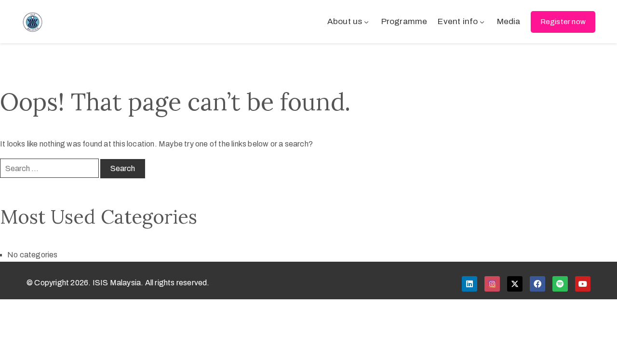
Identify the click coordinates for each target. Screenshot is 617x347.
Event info (458, 21)
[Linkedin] (469, 284)
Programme (404, 21)
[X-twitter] (515, 284)
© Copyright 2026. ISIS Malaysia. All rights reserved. (118, 283)
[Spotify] (560, 284)
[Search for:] (49, 168)
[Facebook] (537, 284)
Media (509, 21)
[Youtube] (582, 284)
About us (344, 21)
